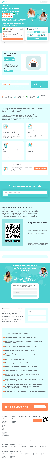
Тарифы (3, 418)
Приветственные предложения (4, 422)
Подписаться (13, 38)
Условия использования (32, 461)
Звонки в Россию (21, 419)
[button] (43, 2)
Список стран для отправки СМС (4, 433)
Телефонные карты (5, 428)
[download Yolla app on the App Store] (8, 241)
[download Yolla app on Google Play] (16, 241)
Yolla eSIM (3, 426)
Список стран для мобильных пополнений (5, 435)
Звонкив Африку (23, 446)
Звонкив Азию (13, 446)
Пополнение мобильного (6, 420)
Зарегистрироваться (39, 406)
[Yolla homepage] (4, 2)
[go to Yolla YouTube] (37, 440)
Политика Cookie (23, 461)
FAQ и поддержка (14, 418)
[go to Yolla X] (35, 440)
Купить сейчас (36, 38)
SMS (2, 423)
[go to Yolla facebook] (30, 440)
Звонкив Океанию (43, 446)
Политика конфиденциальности (43, 461)
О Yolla (3, 429)
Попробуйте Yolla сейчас (40, 168)
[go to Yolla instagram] (32, 440)
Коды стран (4, 425)
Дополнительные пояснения (14, 422)
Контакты (13, 420)
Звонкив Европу (4, 446)
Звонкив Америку (33, 446)
